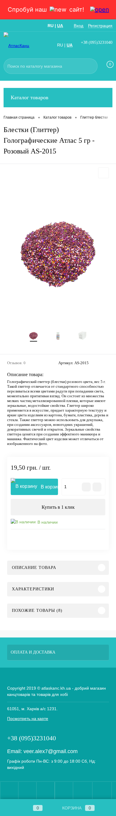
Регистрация (100, 25)
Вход (78, 25)
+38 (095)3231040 (96, 42)
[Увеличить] (58, 253)
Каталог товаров (29, 97)
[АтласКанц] (21, 45)
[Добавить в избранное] (103, 172)
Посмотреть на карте (27, 718)
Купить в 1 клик (58, 507)
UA (60, 25)
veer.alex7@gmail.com (50, 751)
